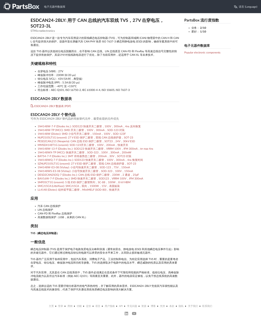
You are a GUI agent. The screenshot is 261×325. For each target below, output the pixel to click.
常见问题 (132, 306)
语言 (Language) (248, 7)
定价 (88, 306)
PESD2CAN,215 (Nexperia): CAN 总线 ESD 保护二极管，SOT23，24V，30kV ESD (86, 141)
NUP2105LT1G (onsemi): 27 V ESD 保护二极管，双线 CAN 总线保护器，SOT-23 (85, 137)
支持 (162, 306)
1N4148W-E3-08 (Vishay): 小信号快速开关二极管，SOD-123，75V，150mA (84, 167)
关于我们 (193, 306)
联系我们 (207, 306)
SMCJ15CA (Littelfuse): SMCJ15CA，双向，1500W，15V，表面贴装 (79, 186)
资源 (143, 306)
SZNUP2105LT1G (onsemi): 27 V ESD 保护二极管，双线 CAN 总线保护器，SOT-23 (87, 163)
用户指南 (110, 306)
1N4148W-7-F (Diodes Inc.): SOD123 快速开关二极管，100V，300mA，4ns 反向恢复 (89, 126)
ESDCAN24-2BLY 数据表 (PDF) (52, 106)
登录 (60, 306)
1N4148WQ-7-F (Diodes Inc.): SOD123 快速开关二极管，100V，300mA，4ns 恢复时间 (90, 160)
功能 (79, 306)
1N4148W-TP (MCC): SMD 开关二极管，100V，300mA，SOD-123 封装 (81, 130)
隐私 (181, 306)
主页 (51, 306)
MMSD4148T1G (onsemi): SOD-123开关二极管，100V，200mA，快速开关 (83, 145)
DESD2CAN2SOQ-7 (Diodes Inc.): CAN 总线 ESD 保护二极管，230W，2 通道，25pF (88, 175)
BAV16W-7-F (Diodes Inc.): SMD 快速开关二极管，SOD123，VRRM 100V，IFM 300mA (90, 178)
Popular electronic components (202, 52)
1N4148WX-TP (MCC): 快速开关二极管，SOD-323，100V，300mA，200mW (84, 152)
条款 (171, 306)
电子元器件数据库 (54, 7)
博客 (153, 306)
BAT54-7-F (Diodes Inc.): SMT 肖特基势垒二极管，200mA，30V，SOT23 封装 (84, 156)
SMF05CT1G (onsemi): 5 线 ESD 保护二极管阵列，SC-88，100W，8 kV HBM (84, 182)
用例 (69, 306)
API (121, 306)
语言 (97, 306)
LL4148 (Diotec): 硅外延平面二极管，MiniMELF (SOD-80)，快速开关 (79, 190)
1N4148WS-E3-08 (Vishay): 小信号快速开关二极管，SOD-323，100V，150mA (85, 171)
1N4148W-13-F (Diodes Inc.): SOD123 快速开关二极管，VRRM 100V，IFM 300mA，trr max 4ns (95, 149)
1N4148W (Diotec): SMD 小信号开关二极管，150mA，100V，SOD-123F (82, 134)
